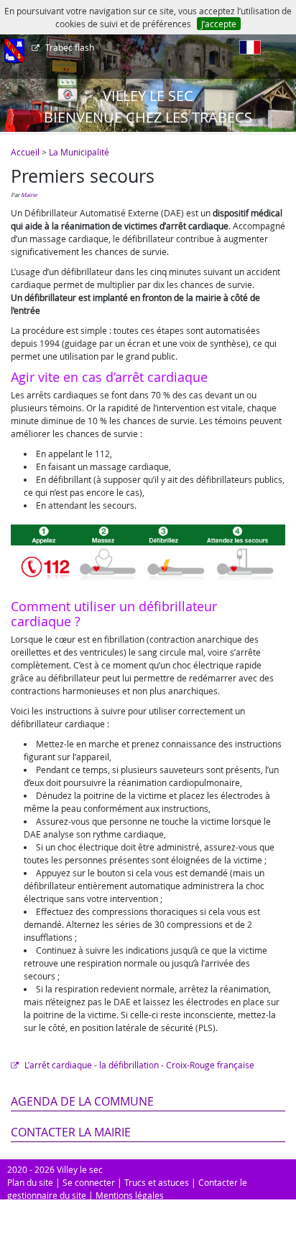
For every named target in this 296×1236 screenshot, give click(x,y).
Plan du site (30, 1182)
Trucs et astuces (156, 1182)
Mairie (29, 194)
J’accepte (218, 23)
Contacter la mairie (71, 1132)
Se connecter (89, 1182)
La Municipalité (79, 152)
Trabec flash (69, 47)
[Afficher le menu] (14, 52)
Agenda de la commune (82, 1101)
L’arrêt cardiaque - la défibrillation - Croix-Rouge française (138, 1064)
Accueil (25, 152)
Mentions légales (130, 1195)
